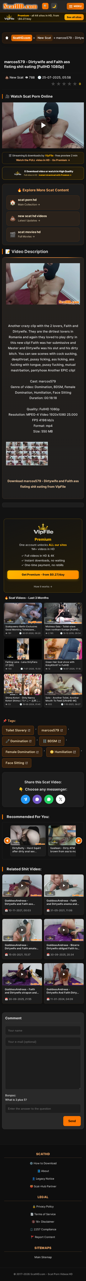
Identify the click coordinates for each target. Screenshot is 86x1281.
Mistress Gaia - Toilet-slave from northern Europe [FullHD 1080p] (62, 628)
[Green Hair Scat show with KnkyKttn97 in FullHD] (63, 649)
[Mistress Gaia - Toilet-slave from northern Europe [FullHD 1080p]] (63, 613)
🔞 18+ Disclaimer (43, 1221)
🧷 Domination (17, 741)
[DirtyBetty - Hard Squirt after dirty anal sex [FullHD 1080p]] (28, 835)
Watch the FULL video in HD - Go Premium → (43, 160)
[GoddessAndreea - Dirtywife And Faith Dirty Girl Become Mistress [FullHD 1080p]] (64, 974)
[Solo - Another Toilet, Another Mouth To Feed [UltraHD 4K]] (63, 684)
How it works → (43, 586)
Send (72, 1121)
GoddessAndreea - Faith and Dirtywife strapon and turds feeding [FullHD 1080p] (21, 991)
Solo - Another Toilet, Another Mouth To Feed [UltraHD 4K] (62, 699)
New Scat (44, 37)
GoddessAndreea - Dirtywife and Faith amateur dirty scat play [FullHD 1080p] (22, 946)
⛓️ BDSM (50, 741)
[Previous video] (7, 840)
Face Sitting (15, 763)
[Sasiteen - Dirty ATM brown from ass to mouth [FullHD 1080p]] (65, 835)
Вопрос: (10, 1095)
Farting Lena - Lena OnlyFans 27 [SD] (21, 663)
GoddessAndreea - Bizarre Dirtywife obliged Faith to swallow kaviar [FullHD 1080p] (63, 946)
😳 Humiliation (61, 752)
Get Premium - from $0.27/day (43, 574)
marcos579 (50, 730)
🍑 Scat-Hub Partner (43, 1186)
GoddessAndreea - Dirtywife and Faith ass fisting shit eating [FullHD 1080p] (20, 902)
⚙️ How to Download (43, 1163)
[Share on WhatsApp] (48, 799)
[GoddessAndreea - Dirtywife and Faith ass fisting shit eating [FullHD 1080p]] (22, 885)
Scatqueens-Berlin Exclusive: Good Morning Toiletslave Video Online (21, 628)
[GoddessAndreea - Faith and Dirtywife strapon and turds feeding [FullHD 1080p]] (22, 974)
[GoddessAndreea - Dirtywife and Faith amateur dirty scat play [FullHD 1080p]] (22, 930)
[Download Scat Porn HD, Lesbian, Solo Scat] (20, 6)
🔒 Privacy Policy (43, 1206)
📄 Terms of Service (43, 1214)
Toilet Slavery (16, 730)
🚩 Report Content (43, 1237)
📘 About (43, 1171)
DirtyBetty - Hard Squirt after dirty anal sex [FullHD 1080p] (26, 851)
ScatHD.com (21, 37)
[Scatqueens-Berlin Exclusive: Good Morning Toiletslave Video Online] (23, 613)
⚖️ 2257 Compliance (43, 1229)
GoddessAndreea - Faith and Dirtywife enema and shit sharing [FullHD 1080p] (63, 902)
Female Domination (20, 752)
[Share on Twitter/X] (60, 799)
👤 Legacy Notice (43, 1178)
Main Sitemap (43, 1257)
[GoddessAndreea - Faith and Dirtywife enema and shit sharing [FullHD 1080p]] (64, 885)
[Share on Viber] (37, 799)
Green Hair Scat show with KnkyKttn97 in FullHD (60, 663)
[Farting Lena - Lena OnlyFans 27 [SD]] (23, 649)
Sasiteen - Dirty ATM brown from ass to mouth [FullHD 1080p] (65, 851)
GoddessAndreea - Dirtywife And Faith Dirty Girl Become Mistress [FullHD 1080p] (62, 991)
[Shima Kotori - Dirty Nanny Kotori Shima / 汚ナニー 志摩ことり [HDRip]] (23, 684)
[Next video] (78, 840)
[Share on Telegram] (25, 799)
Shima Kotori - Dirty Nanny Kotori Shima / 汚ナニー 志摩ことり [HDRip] (21, 699)
